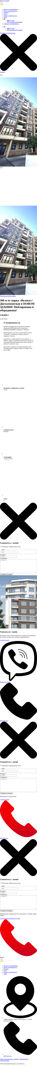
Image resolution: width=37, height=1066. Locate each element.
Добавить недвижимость (11, 24)
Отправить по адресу (6, 574)
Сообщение (3, 558)
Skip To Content (4, 1)
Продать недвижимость (11, 9)
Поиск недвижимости (10, 11)
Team (5, 17)
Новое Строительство (10, 16)
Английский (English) (15, 22)
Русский (11, 20)
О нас (5, 14)
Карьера (6, 12)
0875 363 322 (7, 1056)
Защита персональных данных (9, 1059)
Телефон (3, 555)
